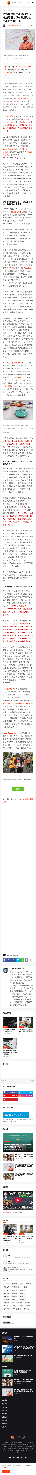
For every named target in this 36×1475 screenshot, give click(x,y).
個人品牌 (6, 1284)
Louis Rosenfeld (9, 149)
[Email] (26, 960)
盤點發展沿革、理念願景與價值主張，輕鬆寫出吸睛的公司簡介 (24, 1155)
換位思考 (6, 1290)
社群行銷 (6, 1302)
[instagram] (22, 1457)
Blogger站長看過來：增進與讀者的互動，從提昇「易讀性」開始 (10, 1052)
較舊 (32, 1081)
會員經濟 (14, 1293)
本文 (6, 67)
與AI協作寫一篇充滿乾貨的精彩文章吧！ (23, 1337)
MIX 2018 (10, 164)
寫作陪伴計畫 (15, 1287)
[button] (2, 2)
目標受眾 (22, 1296)
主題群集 (4, 1404)
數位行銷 (22, 1290)
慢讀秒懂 (8, 1212)
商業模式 (28, 1284)
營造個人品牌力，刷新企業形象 (23, 1355)
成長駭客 (24, 1287)
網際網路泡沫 (16, 363)
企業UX (23, 606)
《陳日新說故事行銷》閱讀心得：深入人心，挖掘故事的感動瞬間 (10, 1238)
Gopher (28, 268)
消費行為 (22, 1293)
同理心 (21, 1284)
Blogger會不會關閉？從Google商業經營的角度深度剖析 (23, 1371)
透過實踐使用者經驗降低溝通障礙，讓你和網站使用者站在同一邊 (24, 1165)
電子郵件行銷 (17, 1309)
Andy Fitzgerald (24, 703)
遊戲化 (28, 1306)
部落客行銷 (7, 1309)
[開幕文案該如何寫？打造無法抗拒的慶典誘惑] (8, 1176)
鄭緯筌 (5, 1446)
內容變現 (4, 1414)
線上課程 (27, 1302)
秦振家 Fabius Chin (17, 968)
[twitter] (14, 1457)
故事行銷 (14, 1290)
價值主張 (14, 1284)
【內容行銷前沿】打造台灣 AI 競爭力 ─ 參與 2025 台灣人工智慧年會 (24, 1347)
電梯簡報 (26, 1309)
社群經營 (22, 1299)
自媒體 (6, 1306)
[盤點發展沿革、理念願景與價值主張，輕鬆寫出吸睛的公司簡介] (8, 1157)
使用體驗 (9, 10)
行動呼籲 (13, 1306)
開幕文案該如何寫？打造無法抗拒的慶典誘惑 (24, 1174)
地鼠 (12, 268)
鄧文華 (16, 69)
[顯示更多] (30, 960)
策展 (13, 1302)
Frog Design (8, 703)
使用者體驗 (7, 386)
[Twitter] (18, 960)
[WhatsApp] (22, 960)
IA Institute (16, 377)
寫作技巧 (6, 1287)
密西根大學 (16, 212)
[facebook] (9, 1457)
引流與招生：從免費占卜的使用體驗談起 (10, 1030)
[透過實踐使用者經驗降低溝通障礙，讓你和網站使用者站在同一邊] (8, 1167)
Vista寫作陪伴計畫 (23, 1444)
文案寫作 (6, 1293)
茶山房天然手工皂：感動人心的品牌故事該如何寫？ (26, 1238)
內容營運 (4, 1407)
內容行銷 (4, 1410)
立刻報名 (18, 789)
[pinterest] (26, 1457)
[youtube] (18, 1457)
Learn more (5, 1467)
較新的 (4, 1081)
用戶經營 (6, 1296)
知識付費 (6, 1299)
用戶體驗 (14, 1296)
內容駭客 (10, 72)
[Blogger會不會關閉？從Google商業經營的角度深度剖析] (7, 1373)
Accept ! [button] (6, 1471)
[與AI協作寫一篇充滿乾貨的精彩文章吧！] (7, 1339)
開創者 (20, 507)
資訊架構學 (15, 101)
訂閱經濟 (20, 1306)
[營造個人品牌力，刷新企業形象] (7, 1358)
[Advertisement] (18, 879)
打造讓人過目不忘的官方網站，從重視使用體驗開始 (26, 1031)
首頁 (4, 10)
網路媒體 (19, 1302)
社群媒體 (14, 1299)
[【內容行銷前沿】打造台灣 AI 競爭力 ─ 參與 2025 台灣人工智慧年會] (7, 1349)
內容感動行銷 (20, 1442)
